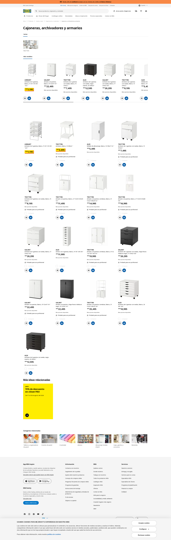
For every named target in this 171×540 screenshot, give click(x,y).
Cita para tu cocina (93, 5)
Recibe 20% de (67, 2)
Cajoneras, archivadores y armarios (70, 21)
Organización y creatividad (52, 21)
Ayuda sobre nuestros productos (74, 475)
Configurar (143, 529)
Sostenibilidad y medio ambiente (102, 498)
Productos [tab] (29, 16)
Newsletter (96, 505)
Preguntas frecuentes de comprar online (77, 482)
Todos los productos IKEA (100, 478)
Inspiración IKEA (98, 485)
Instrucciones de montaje (72, 488)
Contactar (112, 5)
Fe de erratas (69, 497)
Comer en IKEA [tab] (109, 16)
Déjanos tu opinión (70, 500)
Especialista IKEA (126, 478)
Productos (30, 21)
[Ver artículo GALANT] (51, 70)
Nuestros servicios (126, 468)
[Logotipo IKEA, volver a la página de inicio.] (27, 11)
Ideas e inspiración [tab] (81, 16)
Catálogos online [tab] (57, 16)
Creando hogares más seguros (102, 502)
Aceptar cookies (144, 523)
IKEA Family (63, 5)
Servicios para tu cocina (128, 475)
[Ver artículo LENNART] (32, 70)
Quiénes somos (98, 468)
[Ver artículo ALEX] (90, 70)
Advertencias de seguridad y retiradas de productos (77, 493)
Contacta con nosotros (72, 468)
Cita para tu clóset (103, 5)
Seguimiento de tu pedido (72, 471)
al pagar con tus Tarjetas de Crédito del (91, 2)
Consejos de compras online (73, 478)
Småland (123, 492)
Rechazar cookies (144, 535)
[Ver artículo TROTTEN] (71, 70)
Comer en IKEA (83, 5)
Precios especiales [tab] (96, 16)
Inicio (24, 21)
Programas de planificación (129, 485)
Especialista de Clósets (128, 482)
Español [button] (143, 5)
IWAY (94, 509)
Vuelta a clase (39, 21)
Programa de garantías (72, 485)
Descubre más (27, 498)
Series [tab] (25, 34)
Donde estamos (98, 471)
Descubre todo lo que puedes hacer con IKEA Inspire (38, 475)
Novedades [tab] (68, 16)
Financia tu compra (127, 488)
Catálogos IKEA (97, 482)
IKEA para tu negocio (72, 5)
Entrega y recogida (126, 471)
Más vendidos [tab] (28, 56)
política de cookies (54, 534)
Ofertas (95, 488)
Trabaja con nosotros (99, 475)
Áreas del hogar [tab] (44, 16)
